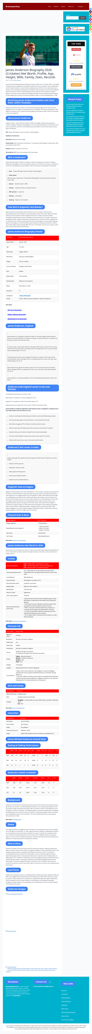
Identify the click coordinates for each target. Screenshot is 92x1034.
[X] (90, 11)
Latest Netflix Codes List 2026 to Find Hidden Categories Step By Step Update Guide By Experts (75, 118)
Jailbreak (56, 6)
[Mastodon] (90, 21)
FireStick (63, 6)
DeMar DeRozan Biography (17, 314)
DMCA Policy (64, 1009)
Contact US (64, 994)
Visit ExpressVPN (76, 66)
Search (68, 15)
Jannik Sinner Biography (19, 621)
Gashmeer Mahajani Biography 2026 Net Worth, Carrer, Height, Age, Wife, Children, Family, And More (32, 968)
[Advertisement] (32, 21)
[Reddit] (90, 14)
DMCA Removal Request (68, 1012)
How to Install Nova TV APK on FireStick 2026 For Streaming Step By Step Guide (75, 112)
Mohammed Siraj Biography (17, 319)
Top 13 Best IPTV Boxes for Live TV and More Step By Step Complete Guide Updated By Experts (75, 130)
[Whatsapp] (90, 27)
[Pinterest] (90, 19)
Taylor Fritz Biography (18, 708)
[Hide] (91, 31)
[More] (90, 29)
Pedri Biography (16, 819)
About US (64, 990)
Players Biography (25, 295)
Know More (16, 995)
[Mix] (90, 24)
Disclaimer (64, 1005)
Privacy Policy (65, 1016)
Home (49, 6)
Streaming (70, 6)
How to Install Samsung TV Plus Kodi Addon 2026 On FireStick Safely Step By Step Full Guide (75, 124)
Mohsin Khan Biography (19, 540)
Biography (80, 6)
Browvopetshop (13, 6)
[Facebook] (90, 9)
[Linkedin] (90, 16)
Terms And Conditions (67, 1019)
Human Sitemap (66, 1001)
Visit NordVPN (76, 84)
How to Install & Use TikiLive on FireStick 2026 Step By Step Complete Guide (75, 106)
